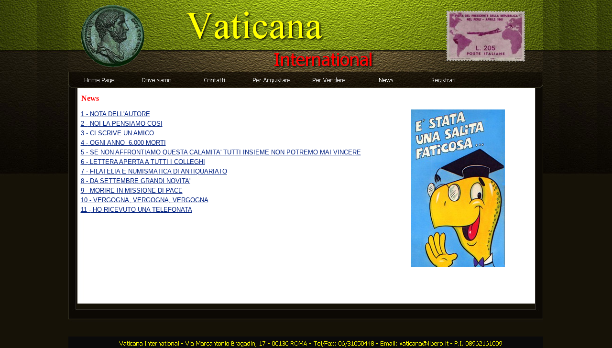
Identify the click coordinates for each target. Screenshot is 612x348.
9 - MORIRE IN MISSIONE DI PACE (132, 190)
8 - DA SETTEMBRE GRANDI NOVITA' (135, 181)
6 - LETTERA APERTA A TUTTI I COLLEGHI (143, 161)
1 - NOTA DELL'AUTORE (115, 114)
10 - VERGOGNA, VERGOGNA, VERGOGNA (144, 200)
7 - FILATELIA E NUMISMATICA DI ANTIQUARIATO (154, 171)
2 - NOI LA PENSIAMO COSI (122, 123)
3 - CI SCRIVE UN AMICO (117, 133)
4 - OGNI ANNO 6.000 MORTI (123, 142)
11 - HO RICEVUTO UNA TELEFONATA (136, 209)
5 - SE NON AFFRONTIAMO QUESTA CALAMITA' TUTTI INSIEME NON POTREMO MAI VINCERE (221, 152)
